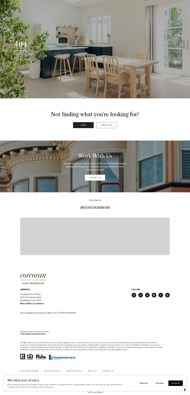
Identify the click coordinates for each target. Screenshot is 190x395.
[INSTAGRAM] (140, 295)
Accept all (176, 383)
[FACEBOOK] (134, 295)
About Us (92, 371)
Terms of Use (94, 350)
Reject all (143, 383)
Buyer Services (74, 371)
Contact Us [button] (106, 125)
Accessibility (116, 350)
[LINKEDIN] (147, 295)
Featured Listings (29, 371)
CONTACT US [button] (95, 178)
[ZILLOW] (167, 295)
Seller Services (52, 371)
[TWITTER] (160, 295)
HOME (83, 125)
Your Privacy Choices (95, 392)
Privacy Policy (80, 350)
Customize (159, 383)
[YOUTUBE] (154, 295)
